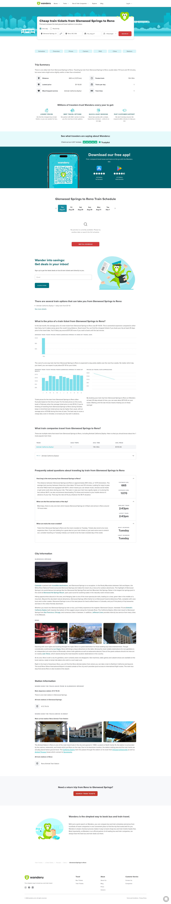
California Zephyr (69, 750)
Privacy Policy (142, 898)
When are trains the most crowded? (49, 523)
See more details (40, 309)
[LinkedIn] (33, 887)
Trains (65, 3)
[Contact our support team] (166, 899)
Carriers (85, 51)
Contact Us (128, 880)
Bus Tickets (79, 880)
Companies (128, 883)
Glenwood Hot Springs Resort (53, 592)
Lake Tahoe (46, 654)
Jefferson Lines (97, 612)
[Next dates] (115, 208)
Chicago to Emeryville (120, 750)
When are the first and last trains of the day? (52, 501)
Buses (56, 3)
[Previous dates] (56, 208)
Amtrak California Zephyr (45, 447)
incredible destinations (60, 585)
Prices (71, 51)
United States (49, 862)
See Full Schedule (86, 244)
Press (102, 886)
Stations (129, 51)
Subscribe (42, 285)
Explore (94, 3)
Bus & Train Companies (79, 3)
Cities (115, 51)
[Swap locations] (60, 33)
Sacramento (68, 752)
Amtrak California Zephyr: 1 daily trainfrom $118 (53, 306)
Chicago (57, 612)
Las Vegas (57, 649)
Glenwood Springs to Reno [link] (77, 862)
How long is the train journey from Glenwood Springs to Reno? (59, 478)
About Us (103, 880)
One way (45, 28)
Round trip (56, 28)
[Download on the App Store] (99, 168)
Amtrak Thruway (40, 752)
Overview (56, 51)
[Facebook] (29, 887)
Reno (65, 862)
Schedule (41, 51)
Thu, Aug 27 (91, 33)
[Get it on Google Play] (119, 168)
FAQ (100, 51)
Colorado (38, 585)
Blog (101, 3)
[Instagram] (26, 887)
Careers (103, 890)
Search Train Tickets (85, 793)
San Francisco (49, 612)
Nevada (58, 862)
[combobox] (48, 33)
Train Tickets (39, 862)
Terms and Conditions (132, 898)
